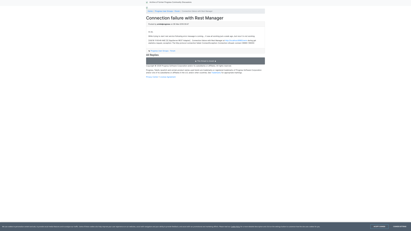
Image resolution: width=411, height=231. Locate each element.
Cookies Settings (399, 226)
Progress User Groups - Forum (167, 11)
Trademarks (216, 73)
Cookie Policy (235, 227)
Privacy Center (152, 77)
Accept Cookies (379, 226)
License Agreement (168, 77)
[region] (205, 226)
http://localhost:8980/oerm (236, 40)
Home (150, 11)
